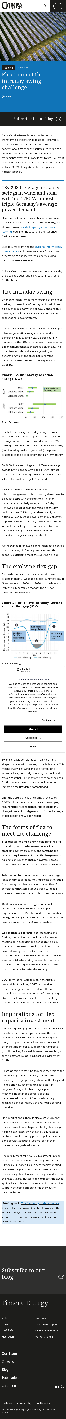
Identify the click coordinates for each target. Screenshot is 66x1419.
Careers (8, 1361)
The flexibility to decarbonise (40, 1203)
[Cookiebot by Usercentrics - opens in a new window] (17, 670)
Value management (46, 1330)
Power (6, 1324)
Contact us (9, 1386)
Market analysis (44, 1336)
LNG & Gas (8, 1330)
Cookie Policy (43, 1403)
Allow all (33, 729)
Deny (33, 746)
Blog (5, 1369)
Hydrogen (8, 1336)
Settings (46, 720)
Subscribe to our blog (33, 119)
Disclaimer (7, 1403)
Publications (11, 1378)
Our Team (9, 1353)
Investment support (47, 1324)
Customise (31, 738)
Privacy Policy (24, 1403)
